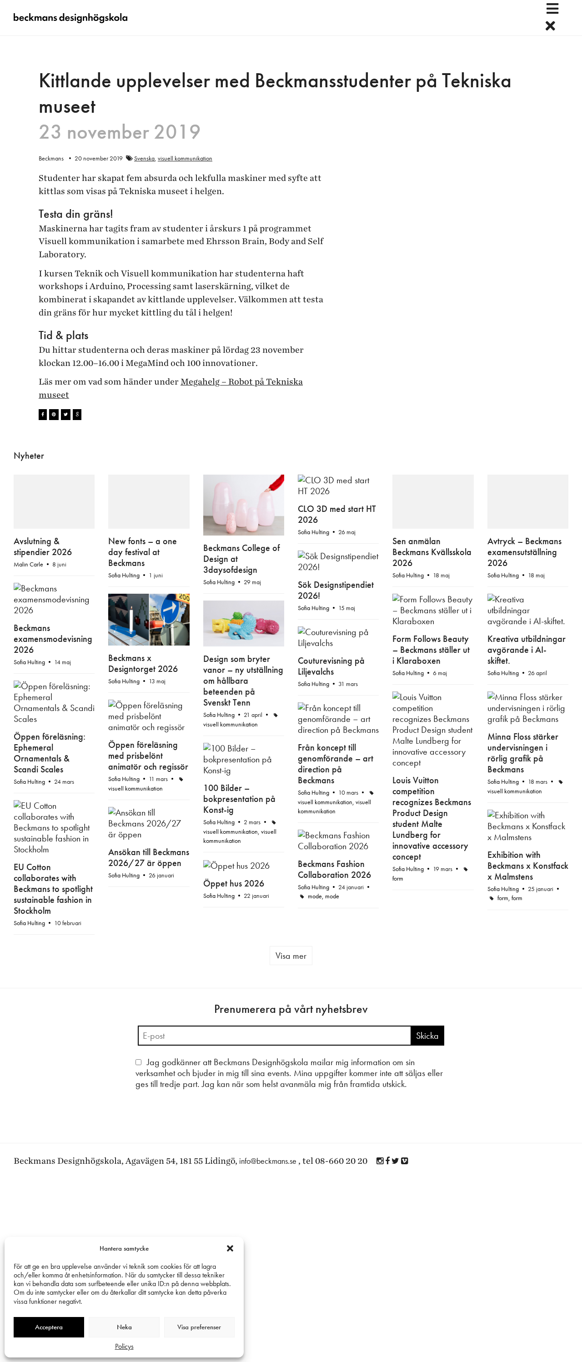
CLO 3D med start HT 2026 (337, 514)
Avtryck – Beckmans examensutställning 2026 (524, 552)
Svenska (144, 158)
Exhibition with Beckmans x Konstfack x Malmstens (527, 865)
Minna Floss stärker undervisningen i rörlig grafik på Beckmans (522, 753)
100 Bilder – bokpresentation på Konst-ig (239, 799)
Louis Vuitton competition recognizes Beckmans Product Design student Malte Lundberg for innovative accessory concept (431, 818)
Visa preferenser (199, 1327)
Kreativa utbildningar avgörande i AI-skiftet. (526, 649)
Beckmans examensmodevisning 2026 (53, 639)
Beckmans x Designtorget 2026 (143, 663)
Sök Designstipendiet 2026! (336, 590)
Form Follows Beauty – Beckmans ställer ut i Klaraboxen (431, 649)
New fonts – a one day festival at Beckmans (142, 552)
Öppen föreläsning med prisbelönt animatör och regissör (148, 755)
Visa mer (291, 955)
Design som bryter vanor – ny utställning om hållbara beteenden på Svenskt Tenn (243, 680)
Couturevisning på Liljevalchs (331, 666)
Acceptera (49, 1327)
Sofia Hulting (124, 575)
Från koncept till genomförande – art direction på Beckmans (335, 763)
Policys (124, 1346)
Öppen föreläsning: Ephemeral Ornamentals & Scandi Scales (49, 753)
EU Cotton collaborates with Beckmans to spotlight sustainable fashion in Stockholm (53, 888)
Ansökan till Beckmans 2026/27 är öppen (148, 857)
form (397, 878)
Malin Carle (28, 564)
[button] (230, 1248)
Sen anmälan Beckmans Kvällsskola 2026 (432, 552)
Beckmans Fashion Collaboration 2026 (334, 869)
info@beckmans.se (267, 1161)
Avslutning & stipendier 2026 (43, 546)
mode (315, 896)
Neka (124, 1327)
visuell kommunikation (185, 158)
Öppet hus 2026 (233, 883)
